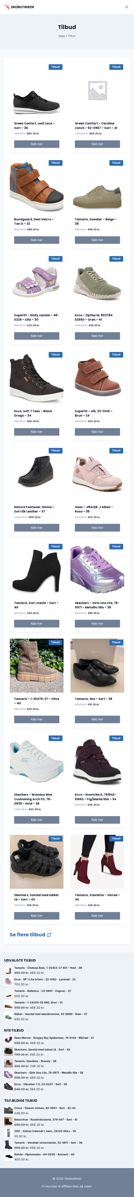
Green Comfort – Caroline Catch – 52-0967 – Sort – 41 (96, 125)
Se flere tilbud (27, 934)
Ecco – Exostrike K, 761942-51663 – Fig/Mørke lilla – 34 (95, 797)
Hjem (62, 35)
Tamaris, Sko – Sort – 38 (93, 699)
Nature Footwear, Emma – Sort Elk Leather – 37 (34, 509)
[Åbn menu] (126, 7)
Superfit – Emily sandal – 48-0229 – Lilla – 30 (36, 317)
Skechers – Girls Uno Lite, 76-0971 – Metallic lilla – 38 (97, 605)
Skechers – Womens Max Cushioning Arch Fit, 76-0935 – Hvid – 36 (33, 799)
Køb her (37, 144)
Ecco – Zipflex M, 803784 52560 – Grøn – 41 (94, 317)
